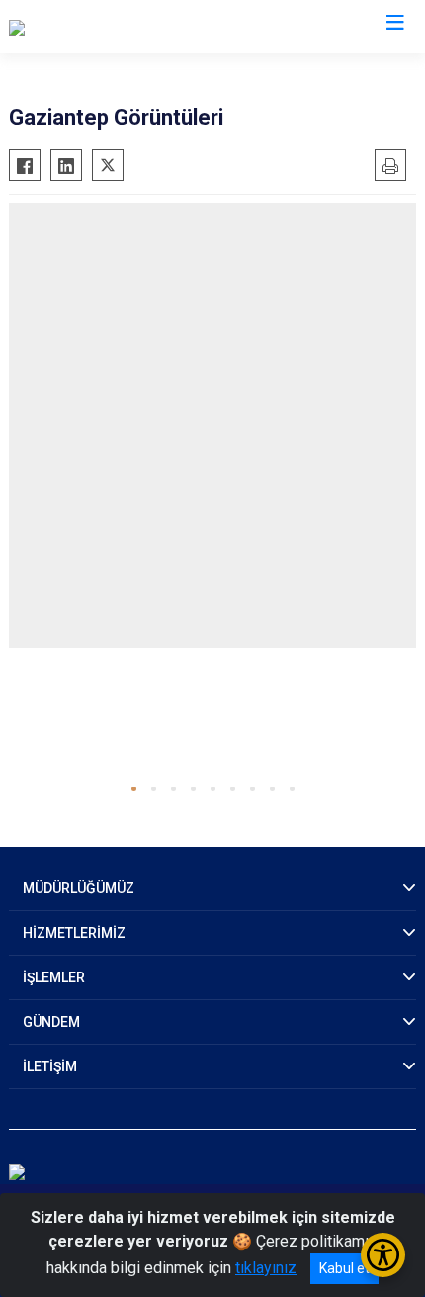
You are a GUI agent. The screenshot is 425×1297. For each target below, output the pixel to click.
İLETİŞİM (50, 1066)
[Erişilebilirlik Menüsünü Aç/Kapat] (383, 1255)
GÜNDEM (51, 1022)
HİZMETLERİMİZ (74, 933)
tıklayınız (266, 1267)
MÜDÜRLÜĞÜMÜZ (78, 888)
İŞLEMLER (54, 977)
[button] (133, 789)
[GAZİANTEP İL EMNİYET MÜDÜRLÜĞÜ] (142, 27)
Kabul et (344, 1268)
